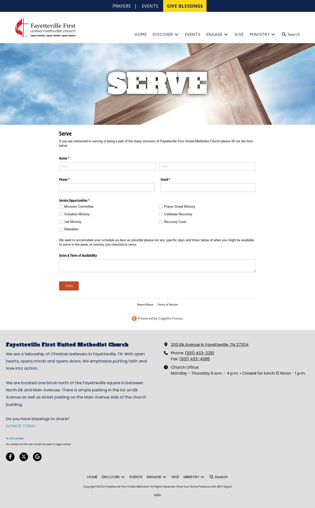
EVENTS (150, 6)
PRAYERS (121, 6)
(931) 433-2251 (199, 353)
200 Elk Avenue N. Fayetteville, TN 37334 (210, 344)
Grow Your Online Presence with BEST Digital (204, 487)
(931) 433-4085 (194, 359)
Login (157, 494)
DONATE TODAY (21, 426)
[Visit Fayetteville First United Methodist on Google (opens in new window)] (37, 457)
